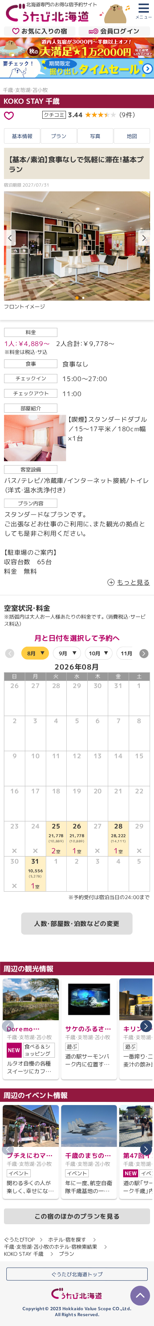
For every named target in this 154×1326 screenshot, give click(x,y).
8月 (31, 652)
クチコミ (54, 114)
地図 (132, 136)
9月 (63, 652)
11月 (126, 652)
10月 (95, 652)
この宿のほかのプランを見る (77, 1216)
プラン (58, 136)
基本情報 (22, 136)
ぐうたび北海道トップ (77, 1273)
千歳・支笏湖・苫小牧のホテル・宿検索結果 (50, 1246)
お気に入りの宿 (44, 31)
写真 (95, 136)
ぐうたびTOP (19, 1239)
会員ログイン (120, 31)
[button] (144, 238)
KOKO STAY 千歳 (32, 101)
